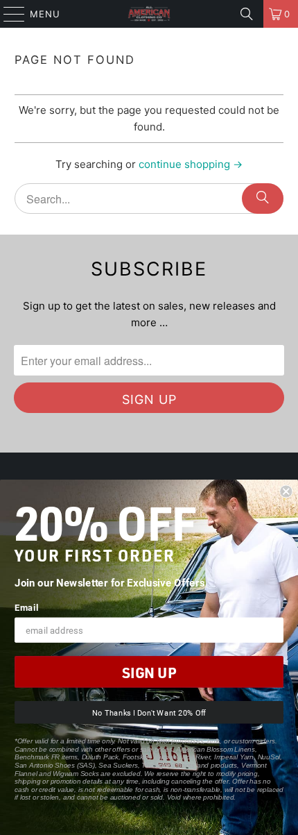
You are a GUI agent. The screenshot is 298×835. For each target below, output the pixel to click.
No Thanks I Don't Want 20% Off (149, 712)
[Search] (247, 14)
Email (26, 607)
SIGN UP (149, 672)
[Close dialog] (285, 491)
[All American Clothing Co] (149, 14)
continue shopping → (191, 164)
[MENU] (7, 14)
